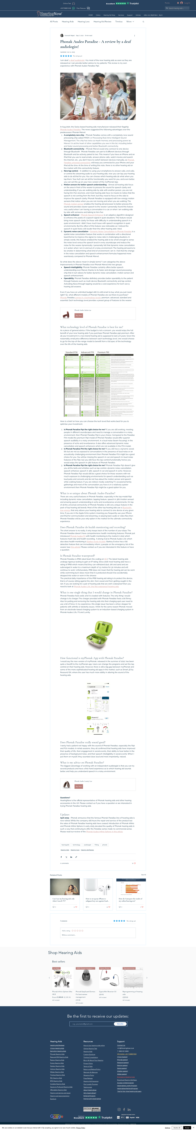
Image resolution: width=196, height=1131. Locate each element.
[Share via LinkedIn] (71, 857)
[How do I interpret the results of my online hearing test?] (131, 887)
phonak (104, 845)
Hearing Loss (84, 21)
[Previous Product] (49, 978)
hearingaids (65, 845)
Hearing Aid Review (102, 21)
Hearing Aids (68, 21)
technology (76, 845)
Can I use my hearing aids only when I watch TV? (64, 900)
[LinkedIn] (129, 1110)
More (129, 21)
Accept (187, 1128)
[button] (178, 3)
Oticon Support (122, 1057)
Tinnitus (118, 21)
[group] (98, 985)
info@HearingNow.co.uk (125, 1048)
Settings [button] (167, 1128)
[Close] (193, 1127)
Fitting (97, 845)
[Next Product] (147, 978)
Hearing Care (75, 850)
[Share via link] (76, 857)
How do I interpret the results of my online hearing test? (130, 900)
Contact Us (121, 1045)
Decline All (177, 1128)
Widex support (122, 1074)
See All (143, 875)
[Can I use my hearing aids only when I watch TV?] (65, 887)
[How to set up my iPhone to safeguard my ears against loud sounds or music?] (98, 887)
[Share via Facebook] (61, 857)
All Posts (54, 21)
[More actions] (134, 35)
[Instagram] (119, 1110)
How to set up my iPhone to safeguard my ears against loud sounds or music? (97, 900)
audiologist (87, 845)
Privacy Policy (80, 1128)
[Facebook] (124, 1110)
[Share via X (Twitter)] (66, 857)
